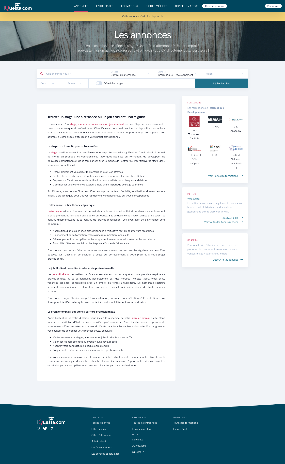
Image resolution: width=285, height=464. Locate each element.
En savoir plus (230, 217)
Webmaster (193, 198)
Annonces (81, 6)
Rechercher (223, 83)
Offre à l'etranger (113, 83)
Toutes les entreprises (144, 422)
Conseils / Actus (186, 6)
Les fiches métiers (101, 447)
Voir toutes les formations (223, 175)
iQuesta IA (138, 451)
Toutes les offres (100, 422)
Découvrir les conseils (225, 259)
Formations (129, 6)
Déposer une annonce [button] (214, 6)
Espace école (180, 429)
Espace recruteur (142, 429)
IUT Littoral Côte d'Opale (194, 159)
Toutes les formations (185, 422)
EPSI (215, 155)
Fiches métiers (156, 6)
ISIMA (215, 126)
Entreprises (104, 6)
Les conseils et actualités (105, 453)
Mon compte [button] (273, 6)
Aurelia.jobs (139, 445)
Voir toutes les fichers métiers (221, 222)
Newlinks (137, 439)
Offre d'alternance (101, 435)
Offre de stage (99, 429)
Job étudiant (98, 441)
